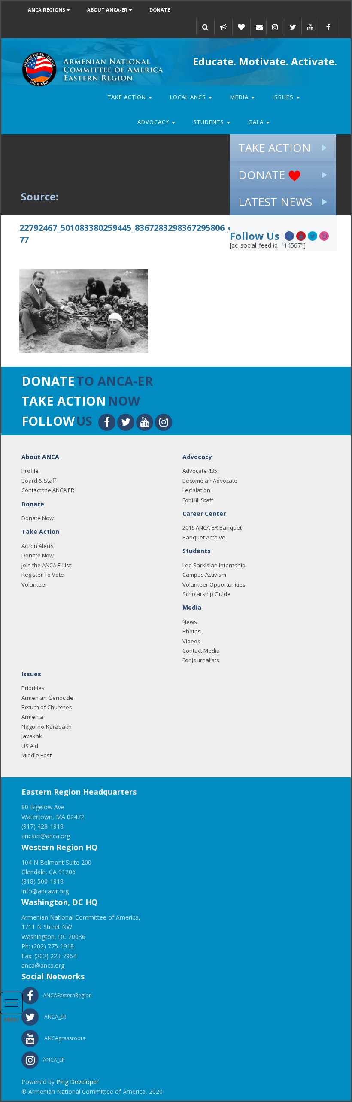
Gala (256, 122)
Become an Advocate (209, 480)
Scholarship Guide (206, 594)
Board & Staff (38, 480)
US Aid (29, 746)
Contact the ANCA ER (47, 490)
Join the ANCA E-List (46, 565)
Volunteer (34, 584)
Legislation (196, 490)
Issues (284, 97)
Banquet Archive (203, 537)
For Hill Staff (197, 500)
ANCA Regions (47, 9)
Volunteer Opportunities (214, 584)
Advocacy (154, 122)
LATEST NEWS (275, 201)
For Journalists (200, 660)
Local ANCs (189, 97)
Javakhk (31, 736)
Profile (30, 471)
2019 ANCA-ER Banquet (212, 527)
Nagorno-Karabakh (46, 726)
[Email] (259, 27)
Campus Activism (204, 574)
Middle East (36, 755)
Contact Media (201, 650)
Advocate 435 (199, 471)
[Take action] (223, 27)
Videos (191, 641)
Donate (159, 9)
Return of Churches (46, 707)
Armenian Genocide (47, 698)
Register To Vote (42, 574)
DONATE (263, 174)
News (189, 622)
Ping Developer (77, 1082)
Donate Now (37, 518)
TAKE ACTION (274, 147)
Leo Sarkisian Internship (214, 565)
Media (240, 97)
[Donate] (241, 27)
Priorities (33, 688)
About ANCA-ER (108, 9)
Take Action (128, 97)
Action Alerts (37, 546)
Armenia (32, 717)
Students (209, 122)
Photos (191, 631)
